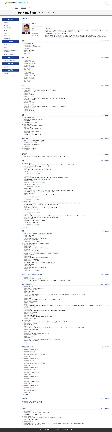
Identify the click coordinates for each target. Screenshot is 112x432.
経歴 (6, 33)
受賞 (6, 47)
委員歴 (7, 73)
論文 (6, 44)
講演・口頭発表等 (9, 54)
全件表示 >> (26, 227)
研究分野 (7, 38)
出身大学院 (8, 27)
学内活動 (7, 67)
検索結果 (23, 8)
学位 (6, 30)
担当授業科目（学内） (10, 60)
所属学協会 (8, 35)
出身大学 (7, 25)
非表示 (106, 40)
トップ (16, 8)
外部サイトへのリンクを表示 (32, 174)
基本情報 (7, 22)
